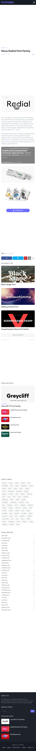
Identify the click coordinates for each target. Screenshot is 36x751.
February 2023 (18, 565)
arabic (16, 483)
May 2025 (18, 548)
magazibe (22, 505)
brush (16, 485)
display (26, 491)
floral (3, 496)
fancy (17, 494)
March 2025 (18, 550)
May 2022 (18, 577)
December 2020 (18, 610)
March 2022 (18, 582)
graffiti (17, 499)
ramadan (4, 513)
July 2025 (18, 543)
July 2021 (18, 597)
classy (21, 488)
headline (21, 502)
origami (11, 510)
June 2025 (18, 545)
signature (22, 516)
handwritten (13, 502)
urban (18, 521)
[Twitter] (18, 258)
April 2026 (18, 535)
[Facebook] (6, 258)
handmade (5, 502)
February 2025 (18, 553)
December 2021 (18, 590)
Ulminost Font (14, 425)
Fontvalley (21, 744)
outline (17, 510)
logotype (9, 505)
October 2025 (18, 540)
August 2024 (18, 563)
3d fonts (4, 483)
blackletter (5, 485)
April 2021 (18, 602)
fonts (9, 496)
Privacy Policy (16, 747)
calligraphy (24, 485)
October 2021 (18, 595)
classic (15, 488)
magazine (30, 505)
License (24, 747)
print (23, 510)
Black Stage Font (8, 284)
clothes (27, 488)
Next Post (31, 340)
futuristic (26, 496)
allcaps (11, 483)
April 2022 (18, 580)
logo (3, 505)
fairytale (11, 494)
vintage (31, 521)
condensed (11, 491)
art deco (23, 483)
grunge (23, 499)
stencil (22, 518)
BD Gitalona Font (15, 417)
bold (11, 485)
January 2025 (18, 555)
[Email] (29, 258)
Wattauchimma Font (9, 307)
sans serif (10, 253)
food (14, 496)
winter (18, 524)
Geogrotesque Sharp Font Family (15, 329)
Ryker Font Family (15, 432)
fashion (23, 494)
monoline (17, 507)
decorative (19, 491)
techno (4, 521)
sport (17, 518)
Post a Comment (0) (18, 335)
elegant (4, 494)
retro (10, 513)
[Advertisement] (18, 24)
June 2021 (18, 600)
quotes (28, 510)
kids (27, 502)
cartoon (31, 485)
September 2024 (18, 560)
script (11, 516)
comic (3, 491)
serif (16, 516)
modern (11, 507)
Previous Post (5, 340)
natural (25, 507)
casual (4, 488)
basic (6, 47)
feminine (29, 494)
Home (2, 47)
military (4, 507)
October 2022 (18, 570)
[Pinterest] (25, 258)
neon (30, 507)
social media (5, 518)
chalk (9, 488)
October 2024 (18, 558)
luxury (16, 505)
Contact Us (30, 747)
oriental (4, 510)
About (9, 747)
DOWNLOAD (19, 210)
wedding (4, 524)
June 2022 (18, 575)
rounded (24, 513)
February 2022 (18, 585)
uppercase (11, 521)
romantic (17, 513)
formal (19, 496)
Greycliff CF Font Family (11, 406)
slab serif (29, 516)
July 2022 (18, 572)
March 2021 (18, 605)
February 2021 (18, 607)
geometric (5, 499)
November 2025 (18, 538)
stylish (28, 518)
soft (12, 518)
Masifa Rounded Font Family (18, 410)
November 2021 (18, 592)
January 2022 (18, 587)
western (11, 524)
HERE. (7, 140)
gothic (11, 499)
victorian (24, 521)
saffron (30, 513)
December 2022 (18, 567)
